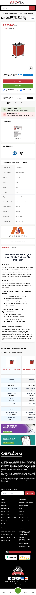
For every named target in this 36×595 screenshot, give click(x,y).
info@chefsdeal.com (24, 546)
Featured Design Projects (26, 502)
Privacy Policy (5, 511)
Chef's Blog (22, 511)
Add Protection (28, 75)
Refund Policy (5, 514)
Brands (21, 508)
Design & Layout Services (8, 537)
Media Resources (23, 517)
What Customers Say (24, 520)
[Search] (32, 8)
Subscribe (30, 493)
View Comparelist (24, 105)
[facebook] (11, 562)
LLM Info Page (5, 520)
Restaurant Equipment (11, 13)
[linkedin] (21, 562)
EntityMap (4, 524)
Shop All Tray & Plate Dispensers (12, 352)
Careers (21, 514)
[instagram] (24, 562)
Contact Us (4, 505)
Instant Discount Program (8, 531)
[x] (18, 562)
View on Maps (23, 534)
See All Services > (6, 540)
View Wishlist (11, 105)
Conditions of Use (6, 508)
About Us (3, 502)
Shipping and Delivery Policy (9, 517)
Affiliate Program (23, 505)
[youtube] (15, 562)
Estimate (30, 98)
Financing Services (6, 534)
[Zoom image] (31, 68)
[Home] (2, 14)
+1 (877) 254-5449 (24, 544)
